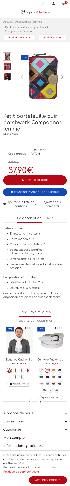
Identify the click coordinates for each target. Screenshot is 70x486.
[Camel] (53, 383)
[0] (63, 4)
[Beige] (53, 376)
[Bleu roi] (59, 376)
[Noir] (47, 376)
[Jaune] (53, 370)
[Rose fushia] (27, 370)
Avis (50, 218)
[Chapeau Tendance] (35, 13)
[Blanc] (9, 370)
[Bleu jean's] (47, 383)
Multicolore (11, 134)
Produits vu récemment (35, 321)
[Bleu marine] (59, 383)
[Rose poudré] (21, 370)
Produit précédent (19, 37)
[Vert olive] (15, 370)
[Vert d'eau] (21, 376)
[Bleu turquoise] (41, 376)
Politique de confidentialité (21, 471)
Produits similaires (35, 312)
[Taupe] (59, 370)
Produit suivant (52, 37)
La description (29, 218)
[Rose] (15, 376)
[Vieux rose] (50, 390)
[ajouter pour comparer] (19, 342)
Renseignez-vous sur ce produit (36, 192)
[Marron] (56, 390)
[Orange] (41, 370)
